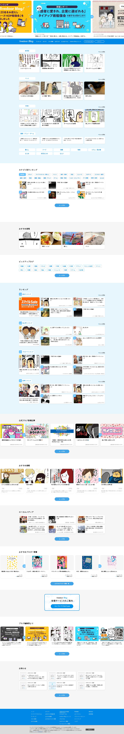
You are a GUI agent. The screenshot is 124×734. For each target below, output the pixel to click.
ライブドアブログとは (36, 714)
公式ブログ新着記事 (50, 714)
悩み (43, 270)
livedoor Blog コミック (75, 41)
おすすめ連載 (48, 716)
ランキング (38, 41)
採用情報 (91, 714)
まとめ (27, 153)
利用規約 (76, 711)
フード (44, 149)
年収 (58, 266)
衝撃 (51, 266)
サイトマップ (77, 718)
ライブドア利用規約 (37, 731)
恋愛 (29, 270)
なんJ (61, 153)
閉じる (89, 729)
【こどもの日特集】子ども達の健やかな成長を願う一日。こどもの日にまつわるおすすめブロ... (60, 36)
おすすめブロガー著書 (50, 718)
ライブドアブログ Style (39, 34)
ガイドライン (77, 714)
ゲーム (73, 270)
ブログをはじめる (89, 41)
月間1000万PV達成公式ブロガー (64, 712)
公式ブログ (57, 41)
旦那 (71, 266)
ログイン (99, 41)
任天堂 (81, 270)
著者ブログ (19, 576)
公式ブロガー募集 (64, 721)
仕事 (29, 266)
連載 (61, 149)
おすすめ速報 (34, 721)
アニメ (79, 266)
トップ (32, 711)
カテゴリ (45, 41)
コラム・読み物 (96, 149)
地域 (79, 149)
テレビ (43, 266)
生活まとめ (44, 153)
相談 (50, 270)
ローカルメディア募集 (65, 723)
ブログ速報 (50, 41)
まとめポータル (64, 41)
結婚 (65, 266)
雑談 (22, 266)
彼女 (36, 270)
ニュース (57, 270)
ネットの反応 (89, 266)
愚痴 (36, 266)
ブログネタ (62, 718)
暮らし (27, 149)
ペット (99, 266)
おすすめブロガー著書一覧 (62, 583)
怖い (22, 270)
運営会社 (91, 711)
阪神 (66, 270)
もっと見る (102, 51)
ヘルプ (76, 721)
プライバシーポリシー (79, 716)
